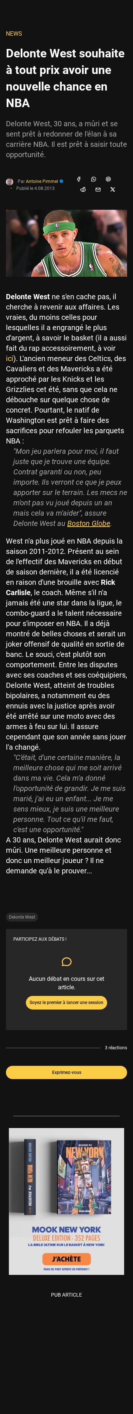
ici (9, 358)
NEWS (14, 33)
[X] (113, 190)
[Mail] (98, 190)
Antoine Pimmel (42, 181)
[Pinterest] (108, 179)
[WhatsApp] (93, 179)
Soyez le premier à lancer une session (66, 1002)
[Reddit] (83, 190)
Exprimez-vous (66, 1072)
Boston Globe (88, 523)
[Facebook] (79, 179)
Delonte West (22, 917)
